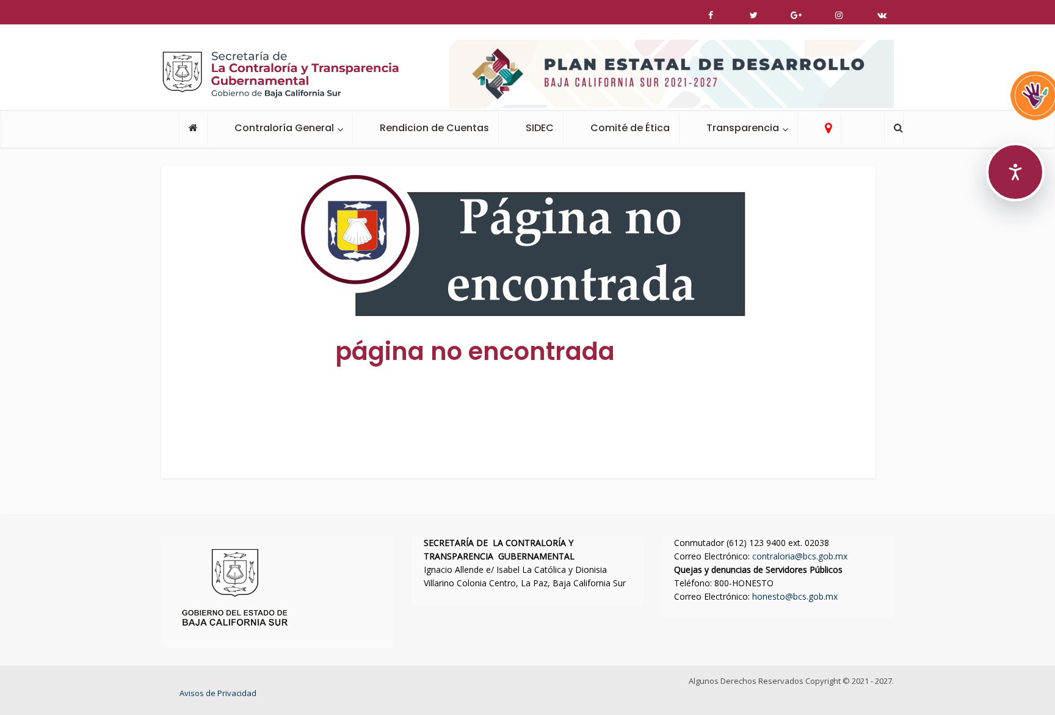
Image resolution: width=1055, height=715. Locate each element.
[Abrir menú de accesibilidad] (1015, 172)
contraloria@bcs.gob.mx (799, 556)
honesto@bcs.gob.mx (795, 596)
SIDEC (540, 128)
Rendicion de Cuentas (434, 128)
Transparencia (742, 128)
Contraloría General (284, 128)
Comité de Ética (630, 128)
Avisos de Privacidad (217, 693)
